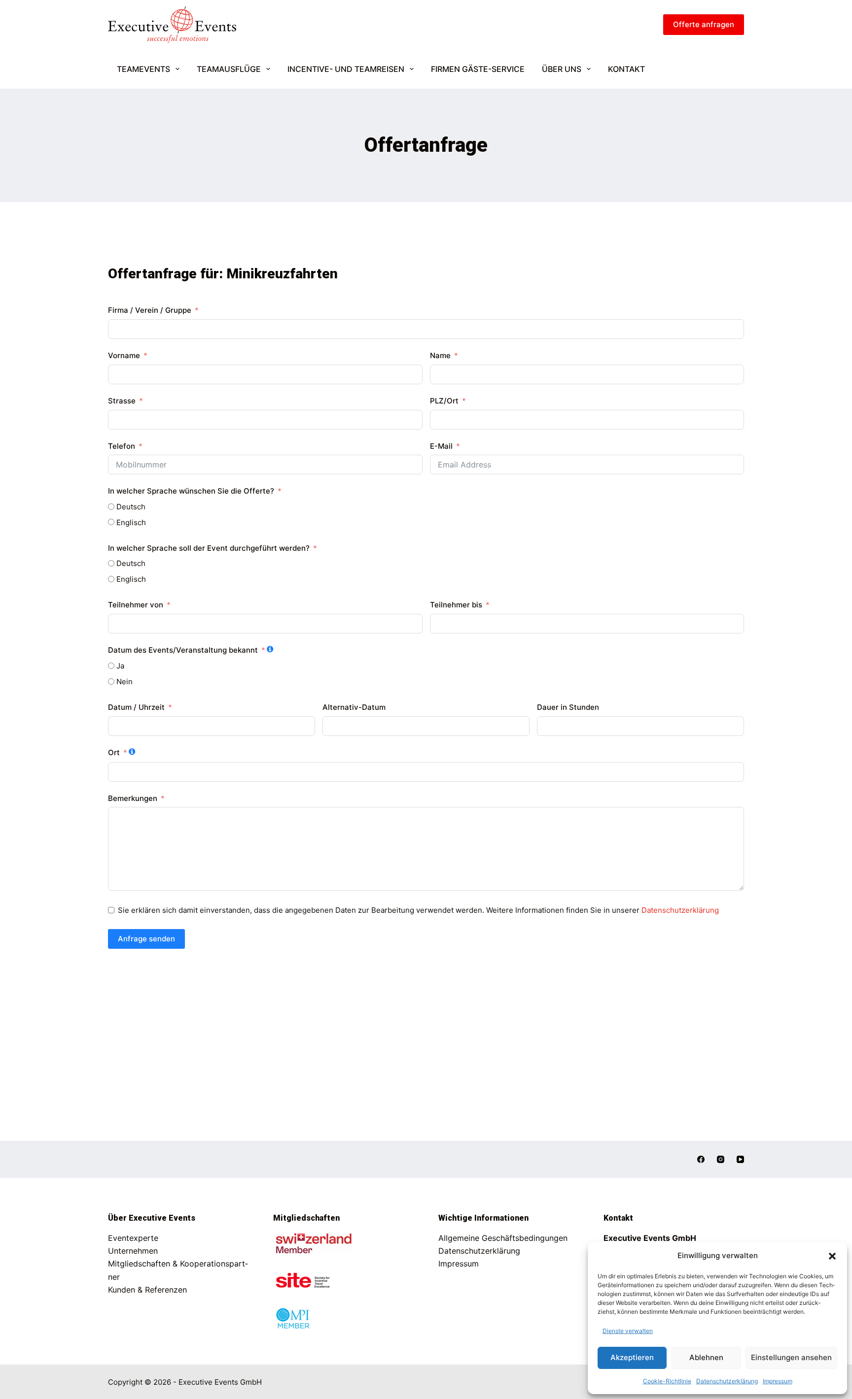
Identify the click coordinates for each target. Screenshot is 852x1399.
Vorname (124, 355)
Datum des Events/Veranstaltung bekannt (183, 650)
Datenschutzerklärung (727, 1381)
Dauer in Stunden (568, 707)
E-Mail (441, 446)
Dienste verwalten (628, 1330)
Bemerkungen (132, 798)
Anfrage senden (146, 938)
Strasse (122, 400)
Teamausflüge (229, 69)
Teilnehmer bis (456, 604)
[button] (832, 1256)
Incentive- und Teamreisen (345, 69)
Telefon (121, 446)
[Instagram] (720, 1159)
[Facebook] (701, 1159)
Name (440, 355)
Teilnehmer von (135, 604)
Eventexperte (133, 1238)
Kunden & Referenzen (147, 1290)
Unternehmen (133, 1251)
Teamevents (143, 69)
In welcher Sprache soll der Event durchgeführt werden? (209, 548)
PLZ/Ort (444, 400)
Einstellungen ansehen (791, 1357)
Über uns (561, 69)
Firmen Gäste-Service (478, 69)
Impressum (777, 1381)
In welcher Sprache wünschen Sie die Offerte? (191, 491)
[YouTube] (740, 1159)
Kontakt (626, 69)
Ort (114, 752)
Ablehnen (706, 1357)
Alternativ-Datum (354, 707)
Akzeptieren (632, 1357)
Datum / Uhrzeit (136, 707)
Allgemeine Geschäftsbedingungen (503, 1238)
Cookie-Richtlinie (667, 1381)
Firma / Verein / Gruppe (150, 310)
